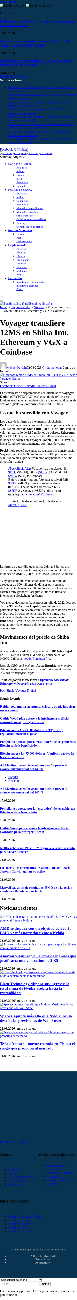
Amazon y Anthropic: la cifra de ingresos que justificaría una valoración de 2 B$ (38, 958)
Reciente (14, 780)
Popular (13, 777)
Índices (20, 171)
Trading (20, 222)
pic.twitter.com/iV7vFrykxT (38, 494)
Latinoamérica (24, 241)
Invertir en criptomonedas (30, 281)
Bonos (20, 175)
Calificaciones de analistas (31, 219)
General (20, 186)
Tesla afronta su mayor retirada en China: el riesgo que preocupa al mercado (37, 1046)
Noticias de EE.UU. (20, 189)
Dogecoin (21, 263)
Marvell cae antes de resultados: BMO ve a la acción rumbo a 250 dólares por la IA (36, 62)
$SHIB (42, 472)
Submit (44, 1283)
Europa (20, 234)
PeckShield (7, 690)
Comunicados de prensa (29, 226)
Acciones (21, 167)
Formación (15, 278)
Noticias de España (20, 163)
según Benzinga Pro (36, 658)
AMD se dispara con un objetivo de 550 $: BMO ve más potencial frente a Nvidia (35, 930)
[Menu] (1, 297)
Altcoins (21, 252)
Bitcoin (20, 256)
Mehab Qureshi (17, 367)
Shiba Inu (21, 270)
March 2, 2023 (17, 505)
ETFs (19, 178)
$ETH (12, 472)
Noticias (21, 248)
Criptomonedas (17, 245)
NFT (18, 274)
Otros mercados (24, 215)
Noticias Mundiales (20, 230)
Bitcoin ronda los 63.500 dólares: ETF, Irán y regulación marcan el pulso (31, 732)
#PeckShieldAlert (19, 468)
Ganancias (22, 200)
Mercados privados (27, 211)
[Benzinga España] (26, 153)
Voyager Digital (25, 690)
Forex (19, 289)
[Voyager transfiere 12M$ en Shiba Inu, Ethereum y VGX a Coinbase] (38, 378)
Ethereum (21, 267)
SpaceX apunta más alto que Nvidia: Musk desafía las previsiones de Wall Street (36, 1018)
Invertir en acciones (27, 285)
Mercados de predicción (29, 208)
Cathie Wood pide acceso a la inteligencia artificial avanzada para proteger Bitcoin (34, 720)
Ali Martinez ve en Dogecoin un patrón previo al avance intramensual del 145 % (33, 767)
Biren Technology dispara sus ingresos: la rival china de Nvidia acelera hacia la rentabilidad (34, 988)
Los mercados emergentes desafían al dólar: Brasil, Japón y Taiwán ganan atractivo (35, 43)
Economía (22, 182)
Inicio (3, 307)
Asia (18, 237)
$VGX (12, 476)
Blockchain (22, 259)
